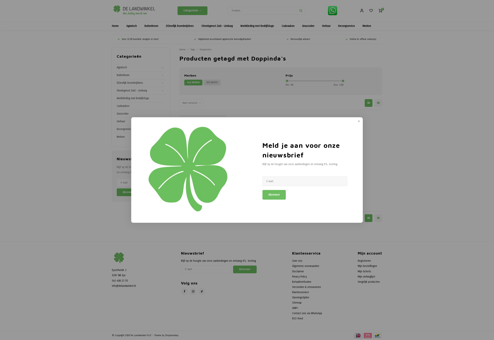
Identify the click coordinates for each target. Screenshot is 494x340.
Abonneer (274, 194)
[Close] (358, 121)
